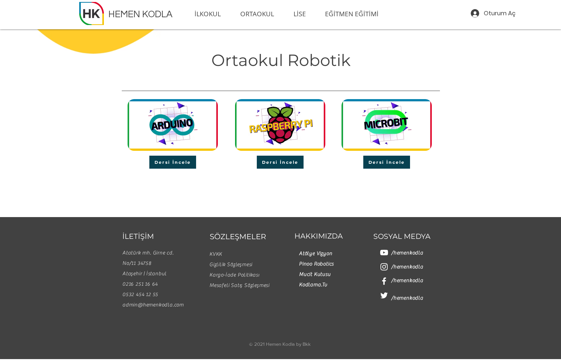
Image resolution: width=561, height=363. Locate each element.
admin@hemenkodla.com (153, 305)
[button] (212, 14)
